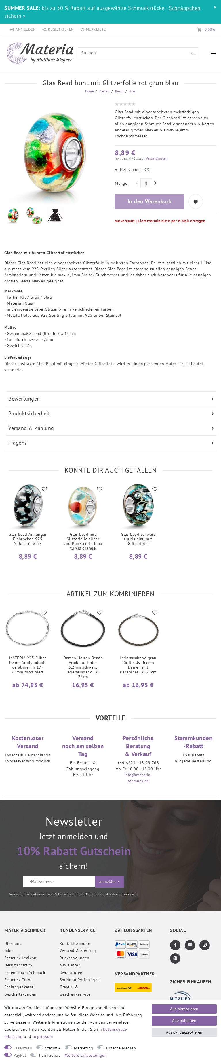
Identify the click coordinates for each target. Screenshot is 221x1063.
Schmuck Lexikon (20, 957)
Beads (119, 91)
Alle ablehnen (184, 1020)
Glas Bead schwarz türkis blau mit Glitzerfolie (138, 539)
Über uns (12, 943)
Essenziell (23, 1048)
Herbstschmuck (18, 965)
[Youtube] (190, 945)
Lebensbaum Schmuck (24, 972)
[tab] (111, 398)
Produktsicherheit (29, 413)
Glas (132, 91)
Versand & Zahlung (31, 428)
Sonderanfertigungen (80, 979)
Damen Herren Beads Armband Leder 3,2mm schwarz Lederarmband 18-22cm (82, 667)
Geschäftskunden (20, 994)
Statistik (53, 1048)
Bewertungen (24, 398)
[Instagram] (204, 945)
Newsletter (70, 965)
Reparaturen (71, 972)
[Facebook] (175, 945)
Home (89, 91)
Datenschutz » (65, 894)
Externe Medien (121, 1048)
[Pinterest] (175, 958)
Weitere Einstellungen (86, 1055)
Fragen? (17, 442)
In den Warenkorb (149, 201)
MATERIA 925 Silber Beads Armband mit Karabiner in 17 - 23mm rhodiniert (27, 665)
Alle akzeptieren (184, 1008)
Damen (104, 91)
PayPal (20, 1055)
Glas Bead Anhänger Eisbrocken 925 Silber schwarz (28, 539)
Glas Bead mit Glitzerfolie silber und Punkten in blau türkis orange (82, 541)
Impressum (43, 1036)
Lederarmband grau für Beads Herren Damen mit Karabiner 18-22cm (138, 665)
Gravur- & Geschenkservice (75, 990)
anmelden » (109, 881)
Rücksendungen (74, 957)
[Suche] (192, 53)
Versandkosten (156, 158)
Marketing (83, 1048)
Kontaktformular (75, 943)
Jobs (8, 950)
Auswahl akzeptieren (184, 1032)
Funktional (49, 1055)
